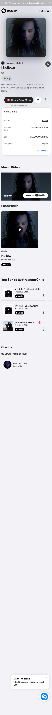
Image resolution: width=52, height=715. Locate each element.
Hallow (4, 91)
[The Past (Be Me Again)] (8, 309)
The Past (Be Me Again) (26, 305)
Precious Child (22, 291)
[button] (50, 2)
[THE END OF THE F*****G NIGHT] (8, 326)
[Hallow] (48, 64)
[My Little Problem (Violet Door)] (8, 292)
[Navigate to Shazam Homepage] (9, 10)
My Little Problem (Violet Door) (30, 289)
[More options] (45, 100)
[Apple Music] (6, 264)
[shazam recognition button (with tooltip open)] (44, 696)
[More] (43, 296)
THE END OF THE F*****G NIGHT (31, 322)
